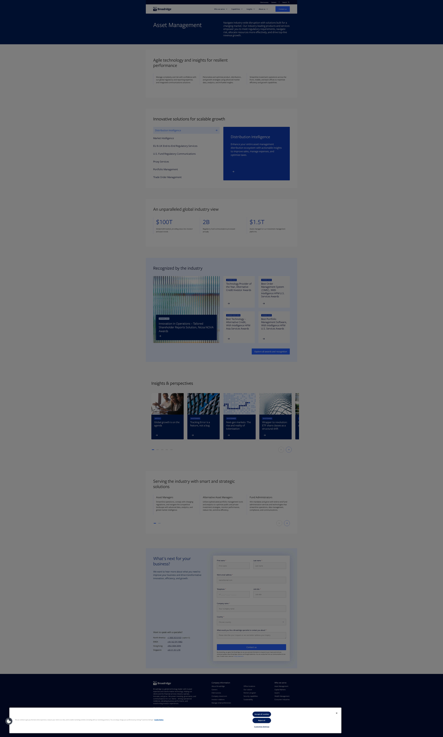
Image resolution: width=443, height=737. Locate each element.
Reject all (261, 720)
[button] (9, 721)
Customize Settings (261, 727)
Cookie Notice (158, 720)
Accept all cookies (262, 714)
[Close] (336, 713)
